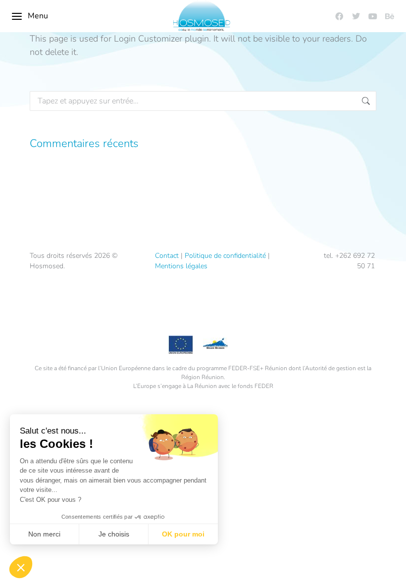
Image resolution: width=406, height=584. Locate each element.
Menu (38, 15)
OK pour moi (183, 534)
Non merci (44, 534)
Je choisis (114, 534)
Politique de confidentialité (225, 255)
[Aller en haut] (391, 569)
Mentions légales (181, 266)
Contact (167, 255)
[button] (21, 567)
